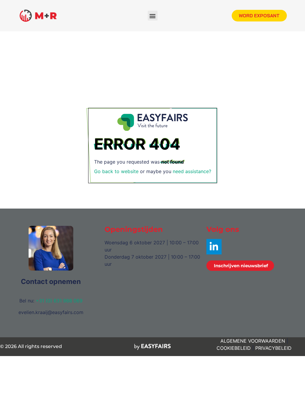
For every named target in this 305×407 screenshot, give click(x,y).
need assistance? (192, 171)
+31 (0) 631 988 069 (59, 301)
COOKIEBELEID (234, 348)
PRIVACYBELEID (273, 348)
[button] (153, 16)
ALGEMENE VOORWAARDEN (252, 341)
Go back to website (116, 171)
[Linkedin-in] (214, 246)
